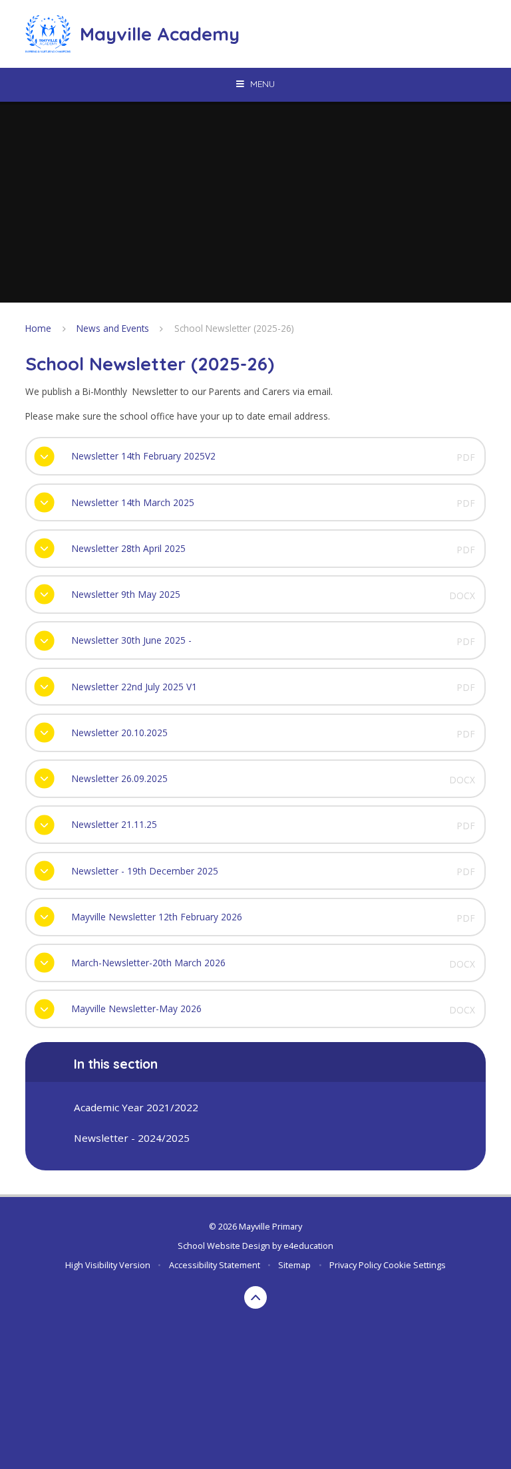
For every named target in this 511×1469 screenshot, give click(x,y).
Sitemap (294, 1265)
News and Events (113, 328)
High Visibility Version (107, 1265)
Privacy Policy (355, 1265)
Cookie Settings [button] (414, 1265)
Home (38, 328)
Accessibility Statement (214, 1265)
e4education (308, 1246)
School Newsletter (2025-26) (234, 328)
